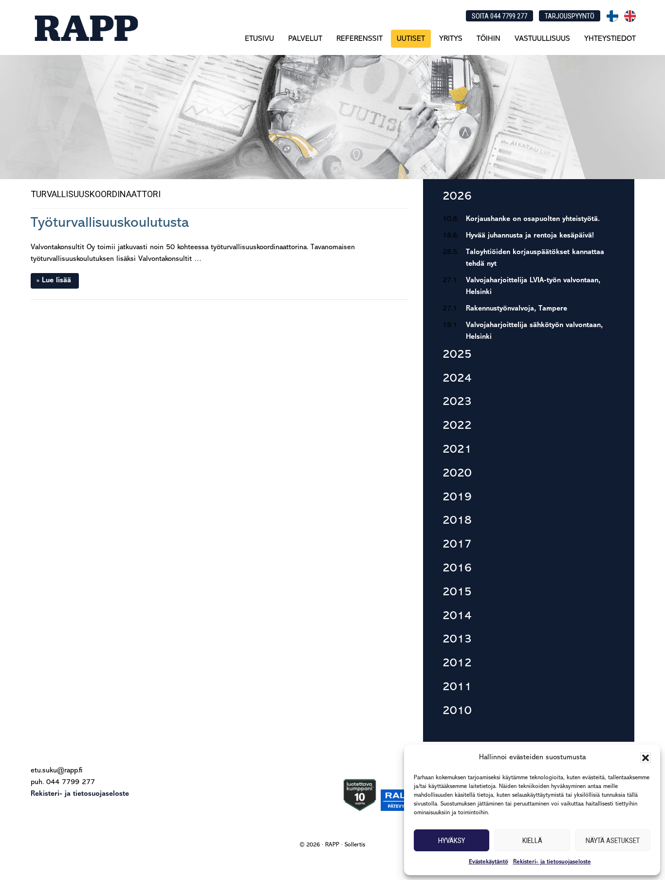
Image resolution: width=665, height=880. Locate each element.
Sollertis (355, 845)
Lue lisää (56, 280)
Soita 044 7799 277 (499, 16)
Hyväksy (451, 840)
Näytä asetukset (613, 840)
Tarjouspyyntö (569, 16)
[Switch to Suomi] (612, 16)
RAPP (85, 28)
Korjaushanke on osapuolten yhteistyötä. (533, 219)
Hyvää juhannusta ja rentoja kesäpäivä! (530, 235)
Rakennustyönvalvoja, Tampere (516, 308)
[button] (645, 758)
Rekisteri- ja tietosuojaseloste (552, 862)
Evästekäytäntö (488, 862)
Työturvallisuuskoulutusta (110, 223)
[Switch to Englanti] (630, 16)
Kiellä (532, 840)
